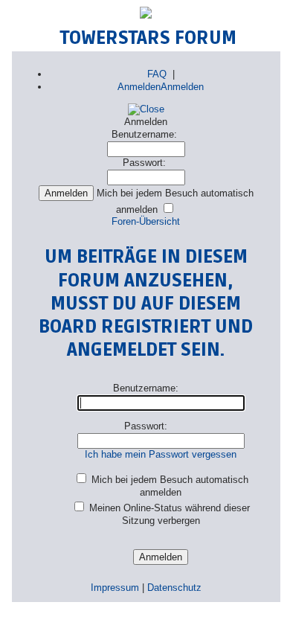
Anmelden (139, 86)
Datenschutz (174, 587)
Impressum (115, 587)
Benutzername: (144, 134)
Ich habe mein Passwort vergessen (160, 454)
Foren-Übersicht (146, 221)
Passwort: (144, 162)
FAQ (157, 74)
